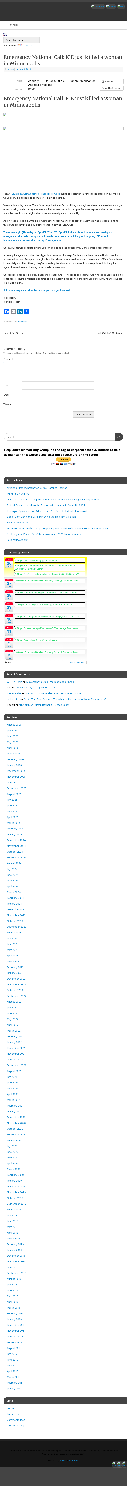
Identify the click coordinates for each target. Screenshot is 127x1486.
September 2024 (16, 857)
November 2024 (16, 845)
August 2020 (14, 1140)
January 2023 (14, 972)
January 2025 (14, 834)
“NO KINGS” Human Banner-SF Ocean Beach (44, 704)
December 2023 (16, 909)
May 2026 (12, 742)
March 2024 (14, 892)
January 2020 (14, 1180)
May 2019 (12, 1226)
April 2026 (13, 747)
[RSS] (120, 6)
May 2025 (12, 811)
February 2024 (15, 897)
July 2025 (12, 799)
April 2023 (13, 955)
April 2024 (13, 886)
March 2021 (14, 1099)
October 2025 (15, 782)
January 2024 (14, 903)
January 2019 (14, 1249)
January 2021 (14, 1111)
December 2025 (16, 770)
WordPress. (74, 1460)
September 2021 (16, 1065)
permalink (22, 321)
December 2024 (16, 840)
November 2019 (16, 1192)
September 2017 (16, 1342)
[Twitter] (110, 6)
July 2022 (12, 1007)
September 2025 (16, 788)
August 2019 (14, 1209)
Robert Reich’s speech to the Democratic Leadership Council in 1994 (46, 505)
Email (6, 395)
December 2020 (16, 1117)
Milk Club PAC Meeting (110, 333)
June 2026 (12, 736)
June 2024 (12, 874)
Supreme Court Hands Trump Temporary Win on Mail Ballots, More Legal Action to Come (57, 528)
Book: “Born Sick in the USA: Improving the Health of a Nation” (42, 516)
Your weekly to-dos (18, 522)
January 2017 (14, 1388)
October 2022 (15, 990)
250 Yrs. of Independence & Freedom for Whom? (54, 693)
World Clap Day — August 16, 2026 (35, 687)
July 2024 (12, 869)
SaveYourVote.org (17, 539)
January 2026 (14, 765)
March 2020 (14, 1169)
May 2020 (12, 1157)
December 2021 (16, 1047)
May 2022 (12, 1019)
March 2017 (14, 1376)
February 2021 (15, 1105)
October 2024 (15, 851)
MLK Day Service (14, 333)
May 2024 (12, 880)
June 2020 (12, 1151)
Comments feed (16, 1419)
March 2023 (14, 961)
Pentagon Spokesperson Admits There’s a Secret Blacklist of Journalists (47, 511)
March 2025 (14, 822)
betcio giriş (13, 699)
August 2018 (14, 1278)
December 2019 (16, 1186)
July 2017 (12, 1353)
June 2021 (12, 1082)
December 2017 (16, 1325)
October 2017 (15, 1336)
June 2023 (12, 944)
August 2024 (14, 863)
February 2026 (15, 759)
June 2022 (12, 1013)
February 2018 (15, 1313)
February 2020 (15, 1174)
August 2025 (14, 794)
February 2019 (15, 1244)
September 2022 (16, 996)
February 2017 (15, 1382)
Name (7, 385)
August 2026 (14, 724)
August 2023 (14, 932)
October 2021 (15, 1059)
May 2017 (12, 1365)
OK (118, 436)
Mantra (63, 1460)
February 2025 (15, 828)
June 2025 (12, 805)
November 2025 (16, 776)
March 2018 (14, 1307)
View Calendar (77, 662)
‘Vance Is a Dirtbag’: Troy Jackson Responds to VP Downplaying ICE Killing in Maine (53, 499)
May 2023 (12, 949)
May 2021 (12, 1088)
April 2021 (13, 1094)
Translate (27, 45)
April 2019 (13, 1232)
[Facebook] (97, 6)
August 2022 (14, 1001)
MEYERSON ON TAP (18, 493)
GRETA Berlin (14, 681)
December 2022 (16, 978)
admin (11, 69)
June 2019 (12, 1221)
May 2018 (12, 1296)
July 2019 (12, 1215)
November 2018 (16, 1261)
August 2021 (14, 1071)
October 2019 (15, 1198)
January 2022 (14, 1042)
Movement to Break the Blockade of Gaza (50, 681)
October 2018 (15, 1267)
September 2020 (16, 1134)
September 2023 (16, 926)
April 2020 (13, 1163)
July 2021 (12, 1076)
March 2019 (14, 1238)
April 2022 (13, 1024)
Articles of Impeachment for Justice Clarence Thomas (37, 487)
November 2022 (16, 984)
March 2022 (14, 1030)
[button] (111, 88)
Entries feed (14, 1414)
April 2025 (13, 817)
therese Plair (14, 693)
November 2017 (16, 1330)
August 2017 (14, 1348)
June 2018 (12, 1290)
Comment (8, 361)
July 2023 (12, 938)
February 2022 (15, 1036)
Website (7, 404)
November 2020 (16, 1123)
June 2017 (12, 1359)
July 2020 (12, 1146)
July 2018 (12, 1284)
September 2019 (16, 1203)
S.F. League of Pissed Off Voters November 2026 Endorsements (44, 534)
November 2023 (16, 915)
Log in (10, 1408)
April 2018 (13, 1301)
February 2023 (15, 967)
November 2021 (16, 1053)
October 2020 (15, 1128)
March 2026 (14, 753)
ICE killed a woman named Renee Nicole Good (35, 193)
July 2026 (12, 730)
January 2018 (14, 1319)
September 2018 (16, 1273)
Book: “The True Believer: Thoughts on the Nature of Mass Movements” (64, 699)
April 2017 (13, 1371)
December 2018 (16, 1255)
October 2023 (15, 921)
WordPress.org (15, 1425)
